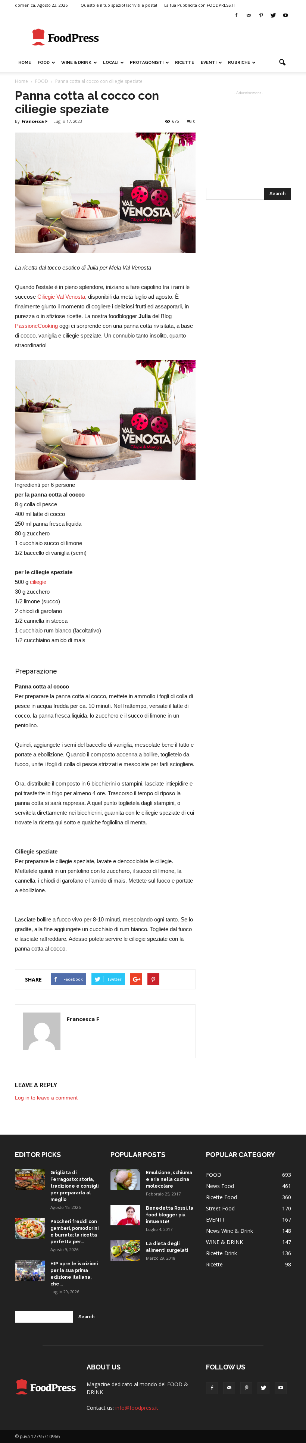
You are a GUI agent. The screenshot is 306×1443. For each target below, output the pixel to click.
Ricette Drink (221, 1253)
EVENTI (208, 62)
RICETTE (184, 62)
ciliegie (38, 582)
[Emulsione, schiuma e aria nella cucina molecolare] (125, 1179)
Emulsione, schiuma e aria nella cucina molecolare (169, 1179)
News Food (220, 1185)
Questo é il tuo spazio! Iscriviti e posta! (119, 5)
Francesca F (34, 121)
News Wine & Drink (229, 1230)
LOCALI (110, 62)
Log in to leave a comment (46, 1098)
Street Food (220, 1208)
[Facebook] (236, 15)
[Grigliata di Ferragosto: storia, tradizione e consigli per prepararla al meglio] (30, 1179)
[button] (282, 63)
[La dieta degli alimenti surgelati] (125, 1250)
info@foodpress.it (136, 1407)
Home (24, 62)
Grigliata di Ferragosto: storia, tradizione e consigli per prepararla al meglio (74, 1186)
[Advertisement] (203, 37)
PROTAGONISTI (146, 62)
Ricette (214, 1264)
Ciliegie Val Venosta (61, 296)
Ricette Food (221, 1197)
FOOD (44, 62)
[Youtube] (285, 15)
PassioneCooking (36, 326)
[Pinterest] (260, 15)
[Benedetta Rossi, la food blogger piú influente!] (125, 1215)
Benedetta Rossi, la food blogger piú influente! (169, 1215)
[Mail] (248, 15)
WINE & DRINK (76, 62)
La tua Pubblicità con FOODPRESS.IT (199, 5)
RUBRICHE (239, 62)
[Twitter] (273, 15)
